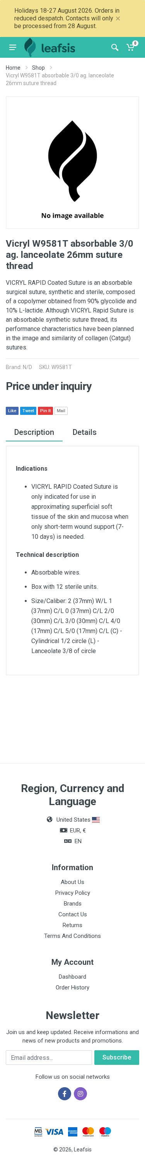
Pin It (45, 410)
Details (85, 432)
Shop (38, 68)
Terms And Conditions (72, 935)
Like (12, 410)
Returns (72, 925)
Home (13, 68)
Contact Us (72, 914)
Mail (61, 410)
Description (34, 432)
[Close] (117, 18)
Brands (73, 903)
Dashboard (72, 976)
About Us (72, 882)
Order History (72, 987)
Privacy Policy (72, 892)
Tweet (28, 410)
